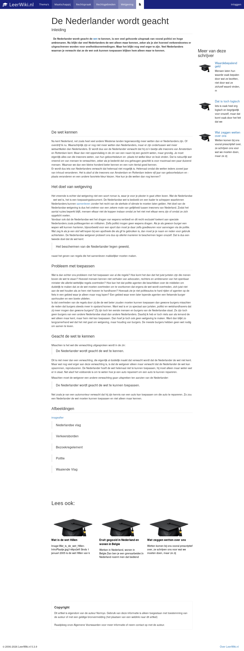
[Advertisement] (122, 90)
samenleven (83, 203)
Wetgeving (127, 4)
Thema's (44, 4)
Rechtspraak (83, 4)
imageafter (57, 417)
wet (95, 38)
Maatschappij (62, 4)
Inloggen (236, 4)
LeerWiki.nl (21, 4)
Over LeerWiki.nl (229, 646)
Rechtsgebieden (106, 4)
